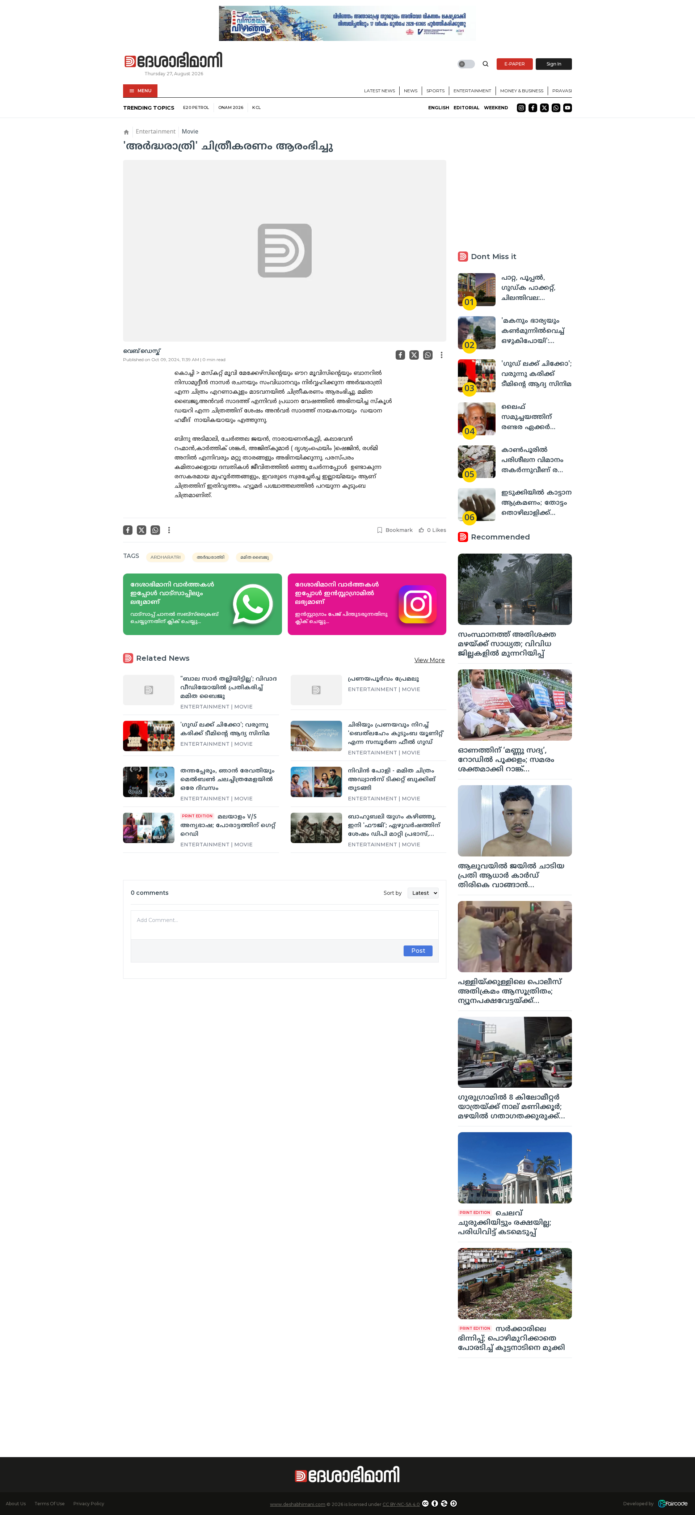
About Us (16, 1503)
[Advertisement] (284, 1065)
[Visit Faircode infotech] (673, 1503)
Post (418, 950)
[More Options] (441, 355)
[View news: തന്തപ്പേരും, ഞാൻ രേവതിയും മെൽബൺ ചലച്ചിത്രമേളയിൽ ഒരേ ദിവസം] (148, 782)
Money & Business (521, 90)
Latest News (379, 90)
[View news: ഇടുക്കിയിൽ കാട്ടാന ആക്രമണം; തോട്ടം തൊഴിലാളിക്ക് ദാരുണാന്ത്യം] (477, 504)
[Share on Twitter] (414, 355)
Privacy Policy (88, 1503)
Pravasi (562, 90)
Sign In (554, 64)
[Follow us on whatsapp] (556, 107)
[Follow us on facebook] (532, 107)
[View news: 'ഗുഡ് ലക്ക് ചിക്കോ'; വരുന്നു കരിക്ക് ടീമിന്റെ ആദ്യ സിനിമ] (148, 736)
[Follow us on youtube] (567, 107)
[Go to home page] (173, 60)
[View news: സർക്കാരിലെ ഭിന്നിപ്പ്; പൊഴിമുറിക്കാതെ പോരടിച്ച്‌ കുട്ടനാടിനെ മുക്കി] (515, 1283)
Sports (435, 90)
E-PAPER (515, 64)
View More (429, 660)
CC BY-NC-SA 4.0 (401, 1504)
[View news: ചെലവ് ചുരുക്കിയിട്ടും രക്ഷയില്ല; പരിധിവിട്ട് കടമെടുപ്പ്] (515, 1167)
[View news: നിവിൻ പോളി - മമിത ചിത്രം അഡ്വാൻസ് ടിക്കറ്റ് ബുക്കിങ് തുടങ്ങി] (316, 782)
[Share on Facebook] (400, 355)
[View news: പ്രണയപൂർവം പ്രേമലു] (316, 690)
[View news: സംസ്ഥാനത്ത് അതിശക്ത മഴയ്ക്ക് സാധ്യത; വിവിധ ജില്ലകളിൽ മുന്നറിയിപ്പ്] (515, 589)
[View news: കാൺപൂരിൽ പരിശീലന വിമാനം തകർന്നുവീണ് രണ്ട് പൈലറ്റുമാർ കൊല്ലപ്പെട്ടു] (477, 461)
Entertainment (472, 90)
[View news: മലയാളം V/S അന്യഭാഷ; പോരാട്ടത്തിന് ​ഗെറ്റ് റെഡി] (148, 828)
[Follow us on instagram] (521, 107)
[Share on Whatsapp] (428, 355)
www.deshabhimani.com (297, 1504)
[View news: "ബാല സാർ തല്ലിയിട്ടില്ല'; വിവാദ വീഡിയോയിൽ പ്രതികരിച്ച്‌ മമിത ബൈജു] (148, 690)
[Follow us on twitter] (544, 107)
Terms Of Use (49, 1503)
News (410, 90)
